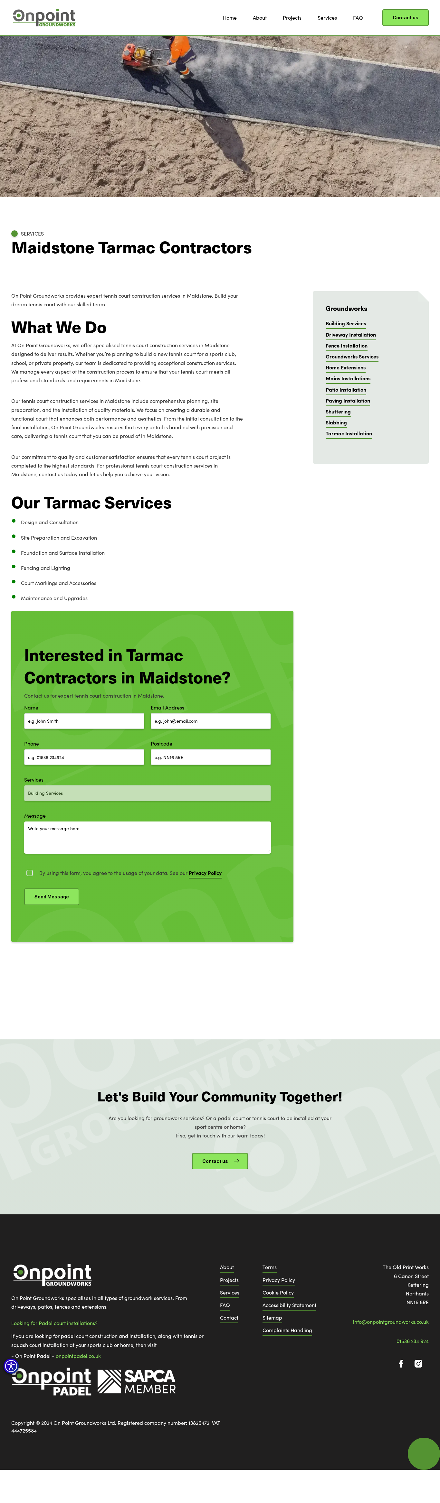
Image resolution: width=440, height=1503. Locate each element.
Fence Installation (347, 344)
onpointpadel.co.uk (78, 1355)
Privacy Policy (279, 1279)
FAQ (358, 17)
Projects (292, 17)
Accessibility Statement (289, 1305)
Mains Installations (348, 378)
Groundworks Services (352, 355)
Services (327, 17)
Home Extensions (346, 367)
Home (230, 17)
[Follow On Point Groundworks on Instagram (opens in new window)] (418, 1364)
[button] (11, 1366)
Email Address (167, 707)
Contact (229, 1317)
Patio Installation (346, 389)
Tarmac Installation (349, 433)
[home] (43, 18)
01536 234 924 (413, 1341)
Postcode (161, 743)
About (260, 17)
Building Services (346, 323)
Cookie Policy (278, 1292)
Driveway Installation (351, 334)
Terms (270, 1267)
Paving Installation (348, 400)
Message (35, 815)
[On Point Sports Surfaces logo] (51, 1278)
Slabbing (336, 422)
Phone (31, 743)
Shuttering (338, 410)
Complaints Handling (287, 1330)
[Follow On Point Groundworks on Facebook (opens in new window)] (401, 1364)
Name (31, 707)
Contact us (405, 17)
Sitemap (272, 1317)
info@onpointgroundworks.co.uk (391, 1321)
